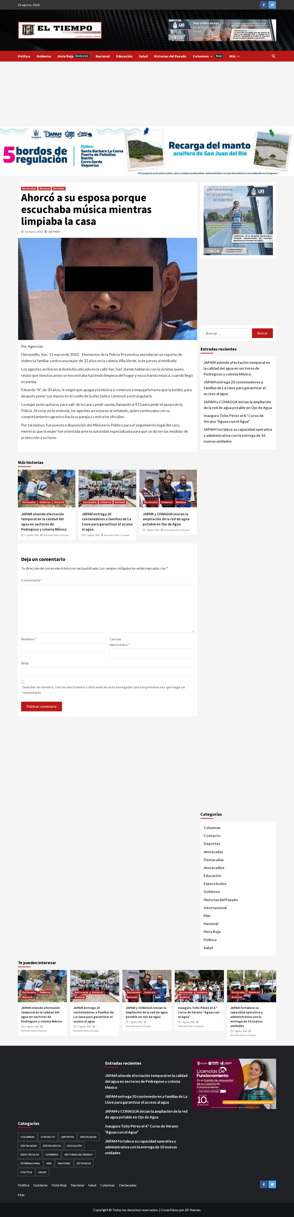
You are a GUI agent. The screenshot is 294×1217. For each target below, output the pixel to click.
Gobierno (44, 56)
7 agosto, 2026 (152, 529)
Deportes (212, 843)
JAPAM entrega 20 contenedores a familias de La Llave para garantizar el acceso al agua (107, 522)
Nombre (29, 639)
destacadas (213, 851)
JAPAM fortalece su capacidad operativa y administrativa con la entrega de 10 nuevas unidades (238, 435)
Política (24, 56)
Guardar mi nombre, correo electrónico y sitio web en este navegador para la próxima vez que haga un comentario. (103, 690)
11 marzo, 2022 (34, 231)
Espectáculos (215, 883)
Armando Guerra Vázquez (56, 535)
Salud (143, 56)
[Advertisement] (147, 94)
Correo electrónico (120, 642)
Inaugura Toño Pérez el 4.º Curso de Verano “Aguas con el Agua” (234, 418)
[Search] (273, 56)
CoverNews (169, 1210)
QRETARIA (54, 231)
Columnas (207, 56)
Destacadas (29, 188)
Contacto (212, 835)
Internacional (215, 907)
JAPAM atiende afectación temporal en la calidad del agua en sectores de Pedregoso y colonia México (44, 522)
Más (232, 56)
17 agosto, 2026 (31, 535)
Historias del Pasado (170, 56)
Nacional (103, 56)
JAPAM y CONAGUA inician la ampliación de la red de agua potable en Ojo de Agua (166, 519)
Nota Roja (73, 56)
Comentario (32, 580)
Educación (124, 56)
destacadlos (214, 867)
